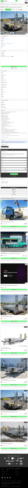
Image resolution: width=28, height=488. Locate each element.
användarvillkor (17, 486)
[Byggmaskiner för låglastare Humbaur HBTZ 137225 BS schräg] (14, 336)
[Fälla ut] (14, 230)
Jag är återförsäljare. (5, 171)
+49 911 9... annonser (5, 181)
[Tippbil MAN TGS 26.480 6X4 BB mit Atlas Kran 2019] (14, 210)
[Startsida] (0, 4)
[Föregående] (1, 23)
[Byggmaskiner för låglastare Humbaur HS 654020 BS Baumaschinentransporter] (14, 368)
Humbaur (2, 41)
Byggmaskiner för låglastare (4, 38)
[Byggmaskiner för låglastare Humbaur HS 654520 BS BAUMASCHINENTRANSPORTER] (14, 400)
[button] (27, 1)
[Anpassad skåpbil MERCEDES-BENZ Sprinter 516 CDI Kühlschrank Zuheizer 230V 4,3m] (14, 242)
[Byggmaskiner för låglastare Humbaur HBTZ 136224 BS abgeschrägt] (14, 305)
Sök (26, 2)
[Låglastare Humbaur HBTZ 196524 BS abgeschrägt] (14, 432)
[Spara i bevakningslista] (26, 6)
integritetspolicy (13, 486)
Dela (14, 192)
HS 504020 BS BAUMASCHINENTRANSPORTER (7, 43)
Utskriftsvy (14, 189)
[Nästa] (26, 23)
